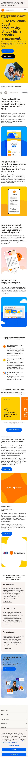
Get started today (8, 56)
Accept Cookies (14, 754)
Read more (7, 533)
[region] (14, 743)
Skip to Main (18, 4)
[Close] (26, 731)
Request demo (7, 51)
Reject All (14, 749)
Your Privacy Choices (14, 745)
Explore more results (14, 429)
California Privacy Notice (11, 742)
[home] (7, 10)
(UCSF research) (19, 379)
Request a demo (9, 669)
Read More (7, 469)
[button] (25, 10)
